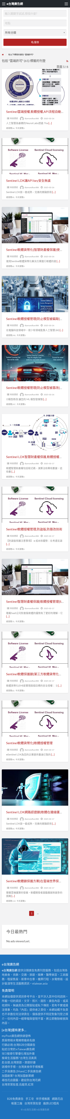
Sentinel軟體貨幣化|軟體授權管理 (29, 743)
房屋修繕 (7, 1040)
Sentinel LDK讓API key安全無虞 (28, 180)
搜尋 (36, 42)
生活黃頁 (31, 1058)
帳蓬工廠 (16, 1103)
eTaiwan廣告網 (25, 1049)
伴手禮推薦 (43, 1098)
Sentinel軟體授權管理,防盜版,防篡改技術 (34, 529)
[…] (50, 123)
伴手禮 (33, 1066)
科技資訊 (14, 118)
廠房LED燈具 (51, 1103)
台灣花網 (35, 1080)
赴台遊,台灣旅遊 (12, 1062)
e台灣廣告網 (15, 4)
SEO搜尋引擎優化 (13, 1053)
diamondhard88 (32, 118)
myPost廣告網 (11, 1036)
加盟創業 (25, 1075)
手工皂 (30, 1098)
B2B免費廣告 (15, 1098)
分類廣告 (29, 1044)
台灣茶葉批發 (10, 1084)
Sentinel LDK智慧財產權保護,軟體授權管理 (35, 457)
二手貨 (29, 1071)
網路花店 (57, 1098)
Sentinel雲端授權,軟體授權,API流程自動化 (35, 111)
